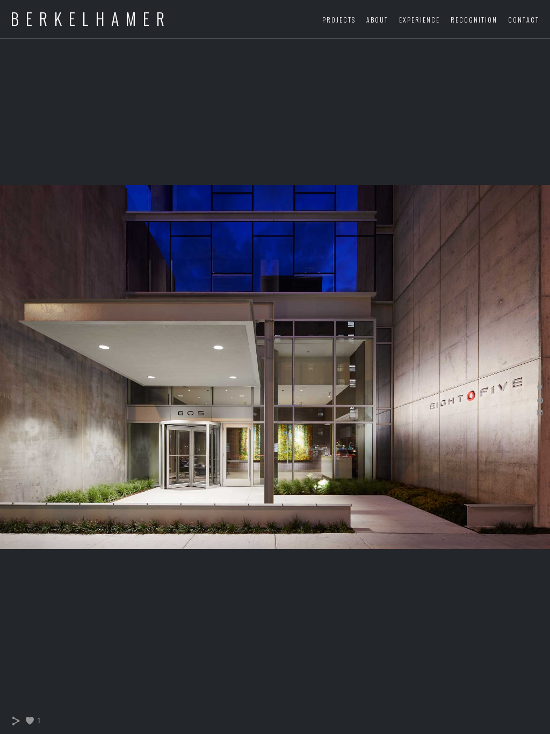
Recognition (474, 19)
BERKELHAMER (91, 19)
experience (419, 19)
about (377, 19)
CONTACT (523, 19)
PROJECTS (339, 19)
